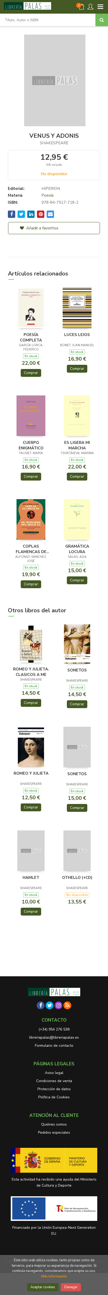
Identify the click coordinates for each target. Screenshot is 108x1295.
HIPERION (50, 188)
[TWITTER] (49, 1005)
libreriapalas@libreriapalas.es (54, 1037)
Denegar (71, 1287)
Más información (54, 1276)
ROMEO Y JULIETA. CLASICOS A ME (31, 671)
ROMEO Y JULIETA (31, 773)
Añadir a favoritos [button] (41, 228)
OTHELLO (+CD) (77, 877)
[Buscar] (101, 20)
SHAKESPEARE (54, 143)
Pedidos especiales (54, 1132)
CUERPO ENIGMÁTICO (31, 445)
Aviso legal (54, 1072)
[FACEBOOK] (41, 1005)
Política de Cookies (54, 1097)
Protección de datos (54, 1089)
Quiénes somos (54, 1124)
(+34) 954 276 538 (54, 1029)
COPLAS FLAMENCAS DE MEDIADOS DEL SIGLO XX (31, 549)
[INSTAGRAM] (58, 1005)
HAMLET (31, 877)
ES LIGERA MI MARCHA (77, 445)
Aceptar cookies (42, 1287)
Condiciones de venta (54, 1080)
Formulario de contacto (54, 1045)
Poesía (47, 195)
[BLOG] (67, 1005)
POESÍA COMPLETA (31, 337)
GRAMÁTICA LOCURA (77, 549)
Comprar (31, 372)
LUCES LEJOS (77, 334)
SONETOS (77, 670)
